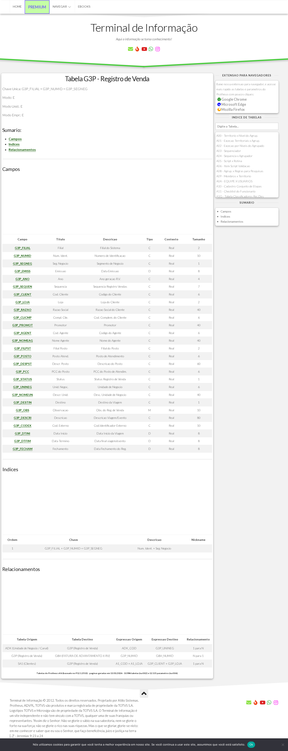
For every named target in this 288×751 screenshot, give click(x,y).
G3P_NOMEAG (22, 340)
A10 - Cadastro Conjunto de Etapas (239, 186)
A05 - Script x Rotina (229, 161)
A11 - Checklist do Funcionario (236, 191)
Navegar (60, 6)
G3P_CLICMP (22, 317)
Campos (15, 139)
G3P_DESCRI (22, 417)
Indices (14, 144)
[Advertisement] (107, 204)
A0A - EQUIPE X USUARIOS (234, 181)
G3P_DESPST (22, 363)
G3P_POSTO (22, 356)
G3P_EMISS (22, 271)
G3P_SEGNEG (22, 263)
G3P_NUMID (22, 255)
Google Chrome (234, 99)
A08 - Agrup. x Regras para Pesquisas (239, 171)
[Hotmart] (137, 48)
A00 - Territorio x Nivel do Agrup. (237, 135)
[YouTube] (144, 48)
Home (17, 6)
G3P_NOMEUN (22, 394)
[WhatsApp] (150, 48)
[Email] (130, 48)
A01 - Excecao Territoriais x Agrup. (238, 140)
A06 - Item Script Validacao (233, 166)
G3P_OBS (22, 410)
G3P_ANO (22, 279)
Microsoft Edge (233, 104)
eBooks (84, 6)
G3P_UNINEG (22, 387)
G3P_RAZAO (22, 309)
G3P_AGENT (22, 333)
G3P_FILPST (22, 348)
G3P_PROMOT (22, 325)
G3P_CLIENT (22, 294)
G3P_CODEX (22, 425)
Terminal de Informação (144, 27)
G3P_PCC (22, 371)
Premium (37, 7)
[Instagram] (157, 48)
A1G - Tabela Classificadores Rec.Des (240, 196)
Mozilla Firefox (233, 109)
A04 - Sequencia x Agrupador (234, 156)
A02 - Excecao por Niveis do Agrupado (240, 145)
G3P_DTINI (22, 433)
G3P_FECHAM (22, 449)
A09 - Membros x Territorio (233, 176)
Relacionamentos (22, 149)
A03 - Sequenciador (228, 151)
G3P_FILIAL (22, 248)
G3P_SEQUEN (22, 286)
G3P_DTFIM (22, 441)
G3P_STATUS (22, 379)
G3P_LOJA (22, 302)
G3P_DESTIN (22, 402)
